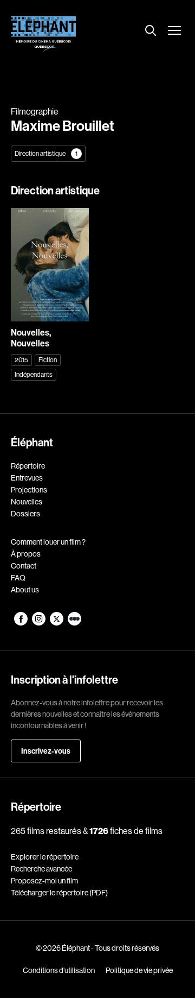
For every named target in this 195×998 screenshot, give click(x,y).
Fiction (47, 360)
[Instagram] (39, 623)
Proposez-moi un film (44, 881)
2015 (21, 360)
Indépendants (34, 374)
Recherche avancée (41, 869)
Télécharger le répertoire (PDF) (59, 893)
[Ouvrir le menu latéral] (174, 31)
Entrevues (27, 478)
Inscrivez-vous (45, 751)
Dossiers (25, 514)
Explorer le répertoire (45, 857)
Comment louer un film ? (48, 542)
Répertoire (28, 466)
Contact (23, 566)
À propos (26, 554)
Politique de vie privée (139, 970)
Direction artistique (46, 153)
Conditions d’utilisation (59, 970)
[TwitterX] (57, 623)
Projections (29, 490)
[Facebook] (21, 623)
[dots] (74, 623)
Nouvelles (26, 502)
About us (25, 590)
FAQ (18, 578)
